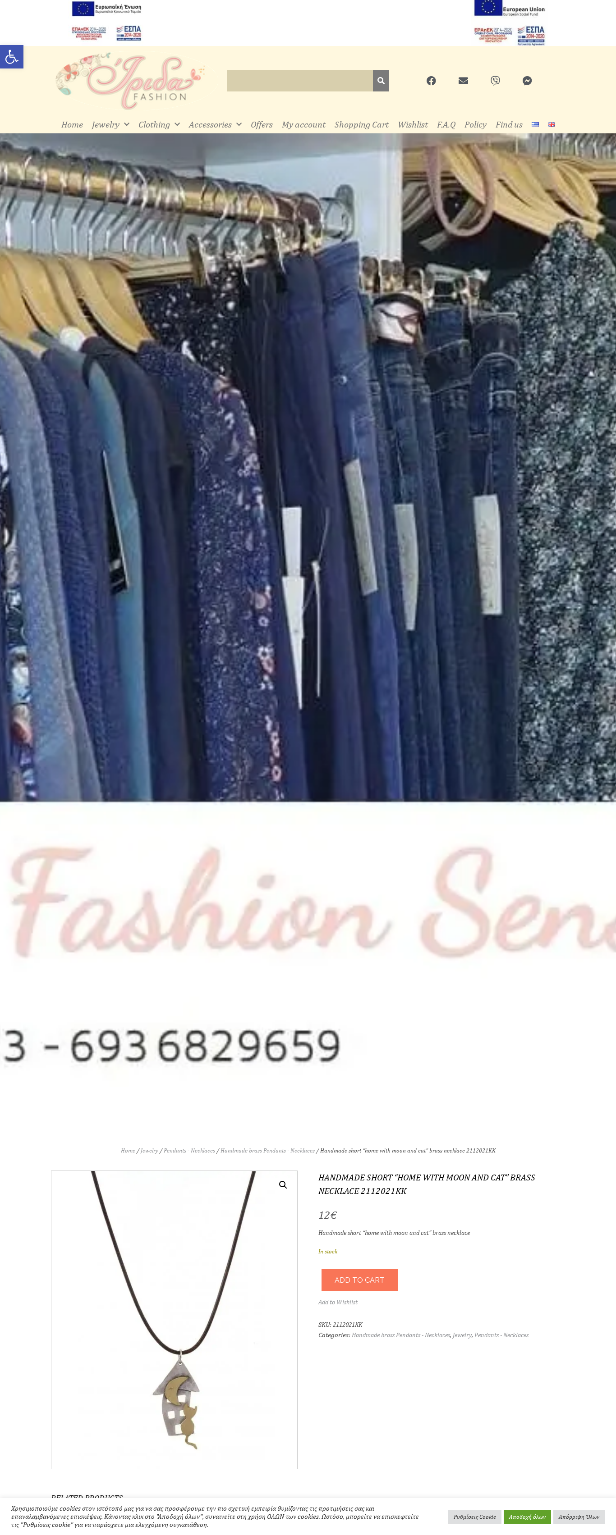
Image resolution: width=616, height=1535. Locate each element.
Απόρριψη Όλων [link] (579, 1516)
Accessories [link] (210, 124)
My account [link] (304, 124)
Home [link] (72, 124)
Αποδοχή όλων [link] (527, 1516)
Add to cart (360, 1280)
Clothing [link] (154, 124)
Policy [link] (475, 124)
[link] (11, 56)
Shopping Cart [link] (362, 124)
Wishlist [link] (413, 124)
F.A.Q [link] (446, 124)
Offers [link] (262, 124)
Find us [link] (509, 124)
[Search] (381, 80)
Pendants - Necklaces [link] (189, 1150)
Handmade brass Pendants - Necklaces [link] (268, 1150)
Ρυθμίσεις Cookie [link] (475, 1516)
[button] (283, 1185)
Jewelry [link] (106, 124)
